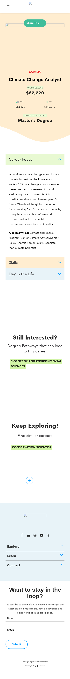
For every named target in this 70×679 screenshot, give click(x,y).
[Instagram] (35, 535)
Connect (13, 565)
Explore (13, 546)
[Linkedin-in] (28, 535)
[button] (8, 6)
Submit (16, 644)
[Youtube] (41, 535)
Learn (11, 556)
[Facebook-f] (22, 535)
